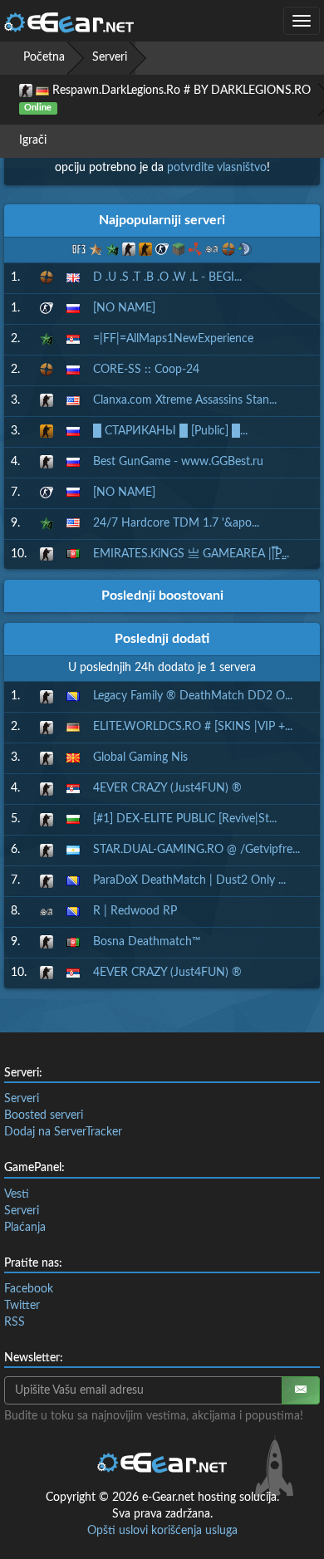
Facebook (28, 1289)
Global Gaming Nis (140, 757)
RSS (14, 1322)
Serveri (109, 57)
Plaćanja (25, 1227)
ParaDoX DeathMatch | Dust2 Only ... (189, 880)
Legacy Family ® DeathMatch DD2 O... (192, 696)
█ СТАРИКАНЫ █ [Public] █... (170, 431)
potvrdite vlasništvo (217, 168)
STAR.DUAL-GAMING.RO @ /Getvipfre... (196, 849)
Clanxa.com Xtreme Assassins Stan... (185, 400)
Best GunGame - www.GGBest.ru (178, 462)
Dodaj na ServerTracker (63, 1132)
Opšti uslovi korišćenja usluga (162, 1531)
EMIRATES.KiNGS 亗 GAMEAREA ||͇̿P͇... (191, 554)
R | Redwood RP (135, 911)
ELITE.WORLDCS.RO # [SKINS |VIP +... (192, 727)
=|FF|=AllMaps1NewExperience (173, 339)
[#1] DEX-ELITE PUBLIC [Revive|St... (185, 819)
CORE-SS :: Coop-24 (146, 369)
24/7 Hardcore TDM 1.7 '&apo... (176, 523)
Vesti (16, 1194)
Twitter (22, 1305)
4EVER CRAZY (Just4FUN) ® (167, 788)
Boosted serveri (43, 1115)
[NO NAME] (124, 308)
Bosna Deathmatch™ (147, 942)
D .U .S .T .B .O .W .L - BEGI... (167, 277)
